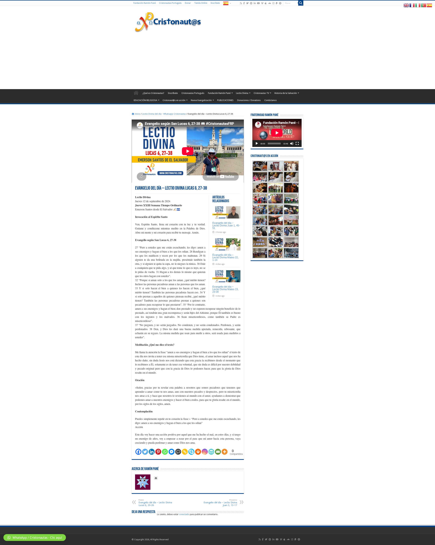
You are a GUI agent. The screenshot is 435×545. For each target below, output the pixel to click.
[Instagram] (205, 452)
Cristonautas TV (261, 93)
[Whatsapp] (165, 452)
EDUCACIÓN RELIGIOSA (145, 100)
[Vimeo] (262, 3)
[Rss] (241, 3)
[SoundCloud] (269, 3)
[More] (225, 452)
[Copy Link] (185, 452)
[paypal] (276, 3)
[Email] (218, 452)
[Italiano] (418, 5)
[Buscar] (300, 3)
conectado (184, 514)
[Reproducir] (256, 143)
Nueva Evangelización (201, 100)
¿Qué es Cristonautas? (153, 93)
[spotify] (280, 3)
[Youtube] (258, 3)
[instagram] (273, 3)
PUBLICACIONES (225, 100)
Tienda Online (200, 3)
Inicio (137, 114)
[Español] (226, 3)
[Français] (412, 5)
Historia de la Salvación (285, 93)
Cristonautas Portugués (170, 3)
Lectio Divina (242, 93)
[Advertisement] (217, 60)
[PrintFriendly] (211, 452)
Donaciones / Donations (249, 100)
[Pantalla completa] (297, 143)
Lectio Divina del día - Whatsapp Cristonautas (164, 114)
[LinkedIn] (254, 3)
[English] (406, 5)
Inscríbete (215, 3)
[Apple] (265, 3)
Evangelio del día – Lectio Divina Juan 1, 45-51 (226, 225)
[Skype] (191, 452)
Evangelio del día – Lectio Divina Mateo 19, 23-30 (225, 289)
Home (136, 92)
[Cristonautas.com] (168, 21)
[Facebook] (244, 3)
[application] (277, 133)
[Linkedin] (152, 452)
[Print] (198, 452)
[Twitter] (247, 3)
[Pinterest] (251, 3)
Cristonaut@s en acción (174, 100)
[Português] (424, 5)
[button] (34, 537)
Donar (188, 3)
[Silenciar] (291, 143)
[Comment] (178, 452)
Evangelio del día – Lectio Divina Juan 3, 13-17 (220, 503)
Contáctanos (270, 100)
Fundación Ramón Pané (144, 3)
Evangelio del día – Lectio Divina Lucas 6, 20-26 (155, 503)
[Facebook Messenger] (172, 452)
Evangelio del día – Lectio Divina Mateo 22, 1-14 (225, 257)
